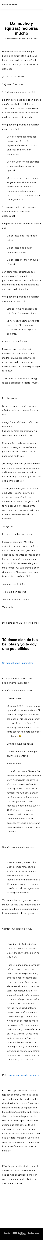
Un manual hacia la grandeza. (18, 662)
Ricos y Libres (9, 4)
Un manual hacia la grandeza (23, 1074)
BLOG (20, 1233)
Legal (25, 1233)
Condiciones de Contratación (28, 1233)
